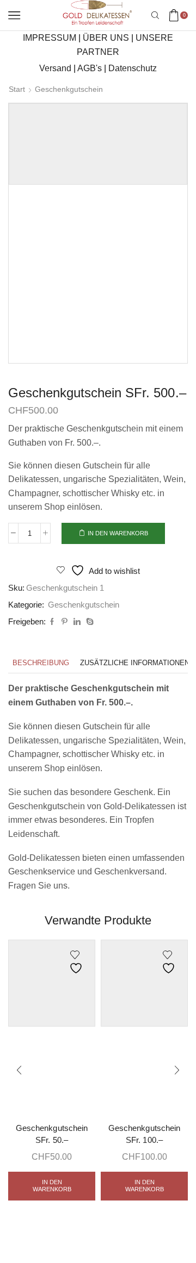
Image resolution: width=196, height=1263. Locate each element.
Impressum (49, 37)
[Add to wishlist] (77, 962)
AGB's (89, 68)
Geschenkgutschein (69, 89)
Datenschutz (132, 68)
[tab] (41, 663)
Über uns (106, 37)
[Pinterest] (64, 622)
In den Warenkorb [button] (52, 1185)
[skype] (88, 622)
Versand (55, 68)
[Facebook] (52, 622)
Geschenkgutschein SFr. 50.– (51, 1134)
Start (17, 89)
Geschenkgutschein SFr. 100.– (144, 1134)
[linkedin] (77, 622)
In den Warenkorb (118, 533)
